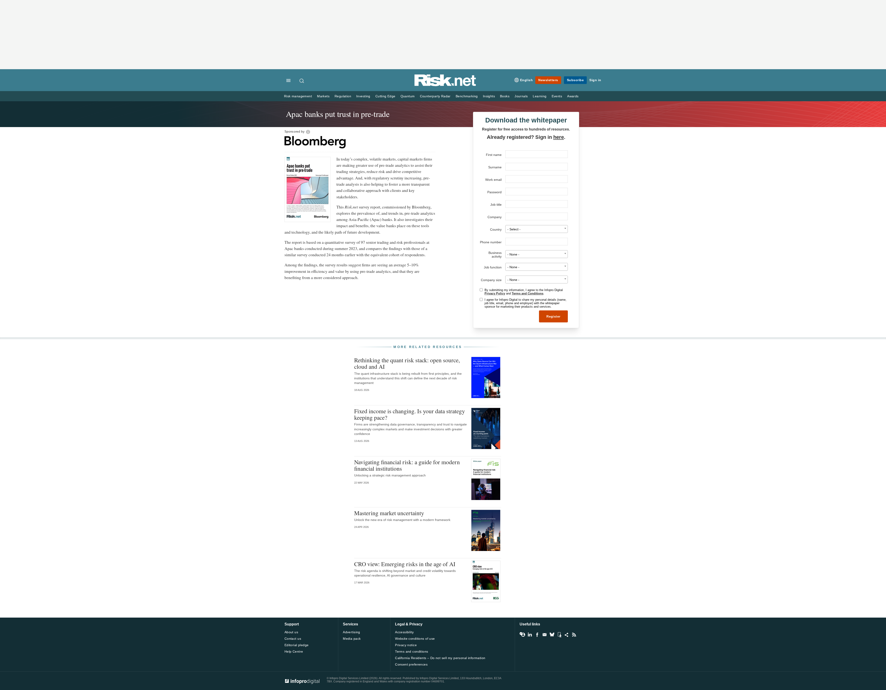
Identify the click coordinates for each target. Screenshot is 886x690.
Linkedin (530, 634)
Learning (539, 96)
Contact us (292, 638)
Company (495, 217)
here (558, 137)
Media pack (352, 638)
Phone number (491, 242)
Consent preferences (411, 664)
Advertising (351, 632)
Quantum (408, 96)
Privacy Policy (495, 293)
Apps (559, 634)
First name (494, 155)
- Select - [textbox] (514, 229)
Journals (521, 96)
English (526, 80)
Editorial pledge (296, 645)
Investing (363, 96)
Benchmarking (467, 96)
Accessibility (404, 632)
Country (496, 229)
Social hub (566, 634)
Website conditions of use (415, 638)
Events (557, 96)
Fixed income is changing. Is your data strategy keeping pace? (409, 414)
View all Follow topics (522, 634)
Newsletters (548, 80)
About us (291, 632)
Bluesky (552, 634)
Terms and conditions (411, 651)
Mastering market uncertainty (389, 513)
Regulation (343, 96)
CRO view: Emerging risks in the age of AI (404, 564)
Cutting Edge (385, 96)
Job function (493, 267)
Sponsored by (294, 131)
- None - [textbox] (513, 254)
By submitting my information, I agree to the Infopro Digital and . (524, 291)
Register (553, 316)
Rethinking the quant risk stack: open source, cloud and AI (407, 363)
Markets (323, 96)
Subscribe (575, 80)
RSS (574, 634)
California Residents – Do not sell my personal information (440, 658)
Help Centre (293, 651)
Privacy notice (406, 645)
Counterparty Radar (435, 96)
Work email (493, 179)
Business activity (495, 254)
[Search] (302, 80)
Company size (491, 280)
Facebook (537, 634)
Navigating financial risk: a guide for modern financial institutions (407, 465)
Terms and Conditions (527, 293)
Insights (489, 96)
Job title (496, 204)
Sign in (595, 80)
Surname (495, 167)
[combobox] (536, 229)
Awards (572, 96)
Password (494, 192)
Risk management (298, 96)
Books (504, 96)
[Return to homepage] (445, 85)
